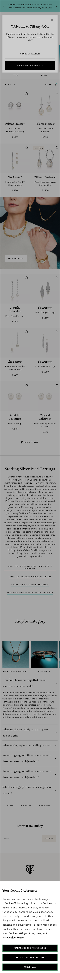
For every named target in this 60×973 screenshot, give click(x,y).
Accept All (30, 967)
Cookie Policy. (15, 937)
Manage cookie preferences (30, 948)
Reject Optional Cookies (30, 957)
